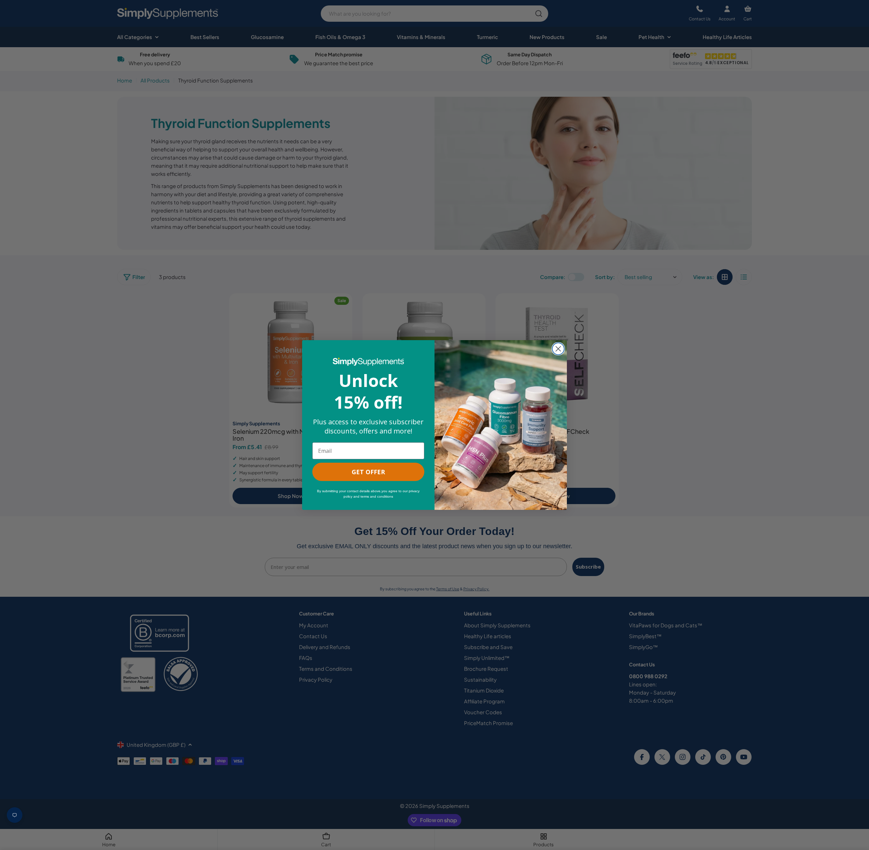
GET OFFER (368, 472)
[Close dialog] (558, 349)
